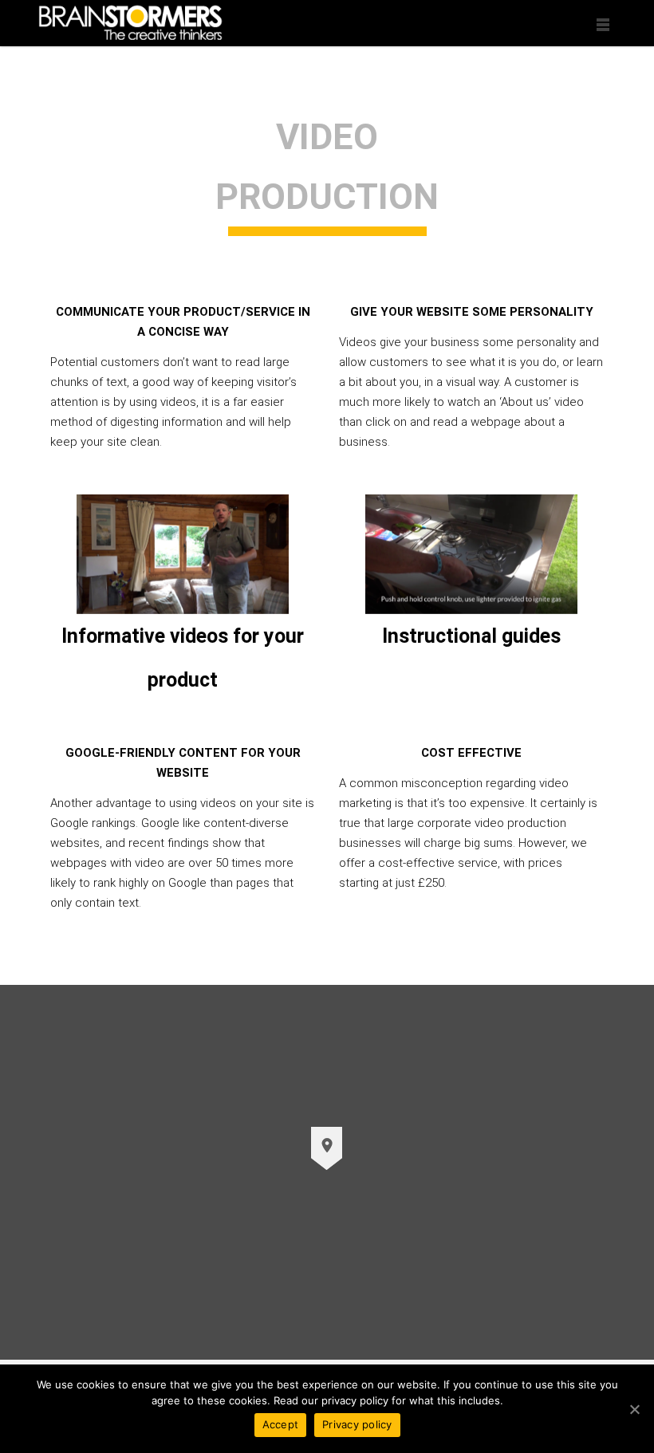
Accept (280, 1424)
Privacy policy (357, 1424)
